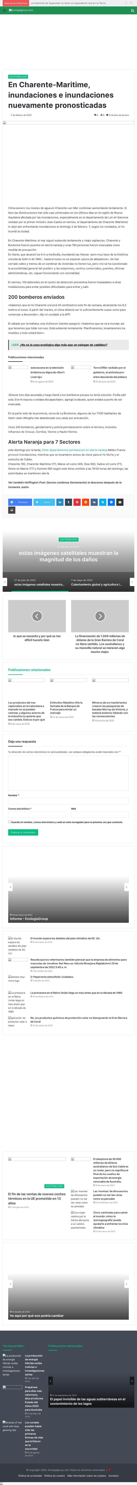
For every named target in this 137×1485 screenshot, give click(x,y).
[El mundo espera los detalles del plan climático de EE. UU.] (18, 946)
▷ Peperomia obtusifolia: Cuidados (52, 976)
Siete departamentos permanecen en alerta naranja (74, 450)
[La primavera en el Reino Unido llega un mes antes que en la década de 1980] (18, 1002)
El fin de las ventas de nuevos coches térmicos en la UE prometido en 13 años (37, 1198)
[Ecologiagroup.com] (21, 10)
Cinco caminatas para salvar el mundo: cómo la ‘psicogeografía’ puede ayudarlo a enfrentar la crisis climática (110, 1220)
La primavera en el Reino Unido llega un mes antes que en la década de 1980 (76, 992)
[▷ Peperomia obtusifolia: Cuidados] (18, 982)
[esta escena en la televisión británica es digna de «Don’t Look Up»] (18, 372)
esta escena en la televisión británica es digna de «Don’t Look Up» (47, 372)
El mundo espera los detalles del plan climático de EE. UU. (65, 938)
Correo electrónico (20, 808)
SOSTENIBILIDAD (18, 76)
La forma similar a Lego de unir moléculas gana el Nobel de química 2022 (65, 919)
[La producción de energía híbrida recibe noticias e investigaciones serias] (12, 1365)
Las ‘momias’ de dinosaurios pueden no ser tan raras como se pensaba (110, 1195)
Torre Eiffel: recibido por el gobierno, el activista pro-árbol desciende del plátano (110, 372)
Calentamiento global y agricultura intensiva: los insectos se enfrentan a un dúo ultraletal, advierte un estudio (68, 559)
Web (73, 808)
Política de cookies (54, 1475)
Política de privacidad (30, 1475)
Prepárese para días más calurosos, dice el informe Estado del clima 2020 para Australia (34, 1398)
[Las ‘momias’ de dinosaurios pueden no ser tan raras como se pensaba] (81, 1198)
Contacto (113, 1475)
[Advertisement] (68, 42)
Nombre (13, 795)
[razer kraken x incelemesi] (68, 1483)
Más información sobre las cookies (86, 1475)
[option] (68, 556)
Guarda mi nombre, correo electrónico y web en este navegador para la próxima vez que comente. (67, 822)
